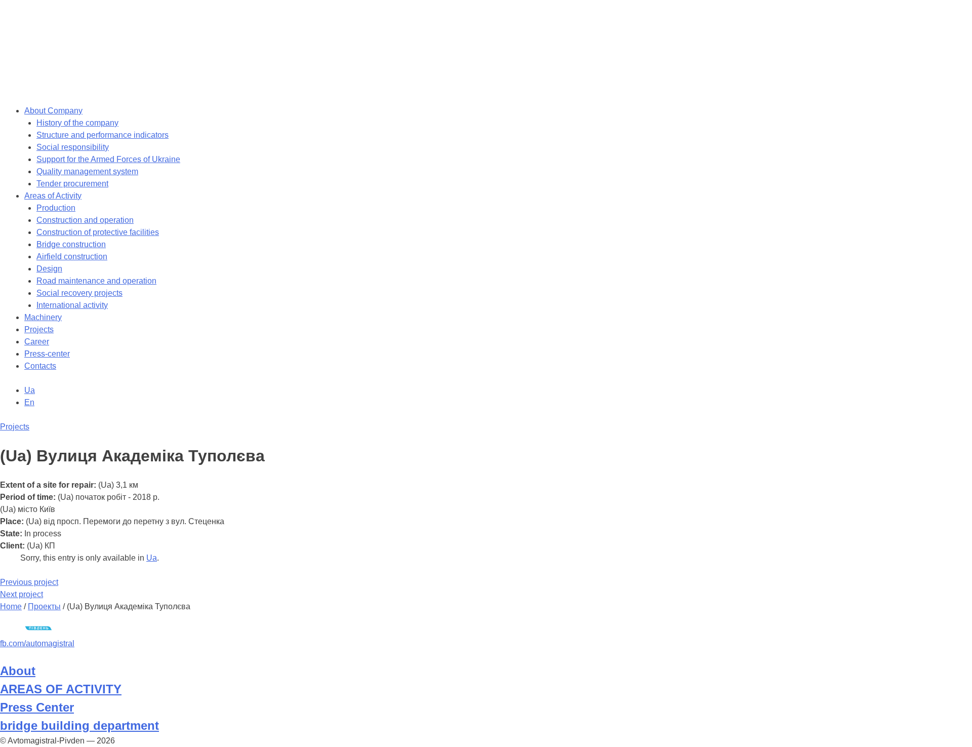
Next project (21, 594)
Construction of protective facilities (97, 232)
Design (49, 268)
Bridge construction (71, 244)
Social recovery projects (79, 293)
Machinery (43, 317)
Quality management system (87, 171)
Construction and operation (85, 220)
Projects (39, 329)
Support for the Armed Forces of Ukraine (108, 159)
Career (36, 341)
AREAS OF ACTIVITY (61, 689)
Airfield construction (71, 256)
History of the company (77, 123)
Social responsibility (72, 147)
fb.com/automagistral (37, 643)
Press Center (37, 707)
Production (55, 208)
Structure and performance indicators (102, 135)
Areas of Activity (53, 195)
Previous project (29, 582)
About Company (53, 110)
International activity (72, 305)
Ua (151, 558)
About (17, 671)
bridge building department (79, 725)
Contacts (40, 366)
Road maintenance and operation (96, 281)
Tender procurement (72, 183)
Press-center (47, 353)
